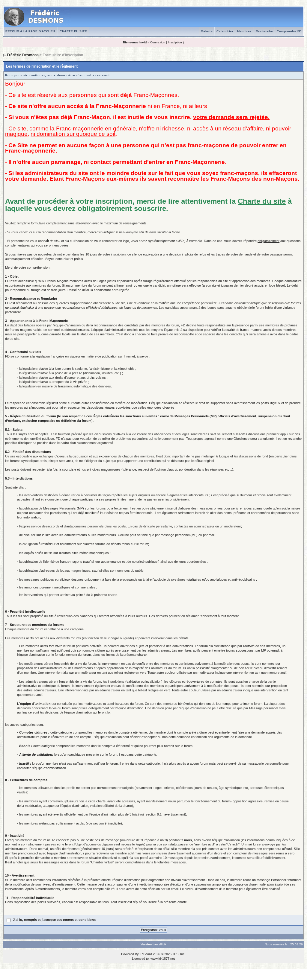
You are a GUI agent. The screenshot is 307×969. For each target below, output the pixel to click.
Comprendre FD (289, 31)
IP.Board (146, 954)
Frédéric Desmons (23, 55)
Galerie (207, 31)
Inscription (175, 42)
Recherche (264, 31)
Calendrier (224, 31)
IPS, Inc (179, 954)
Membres (244, 31)
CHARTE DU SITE (73, 31)
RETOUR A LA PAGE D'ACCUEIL (30, 31)
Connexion (157, 42)
